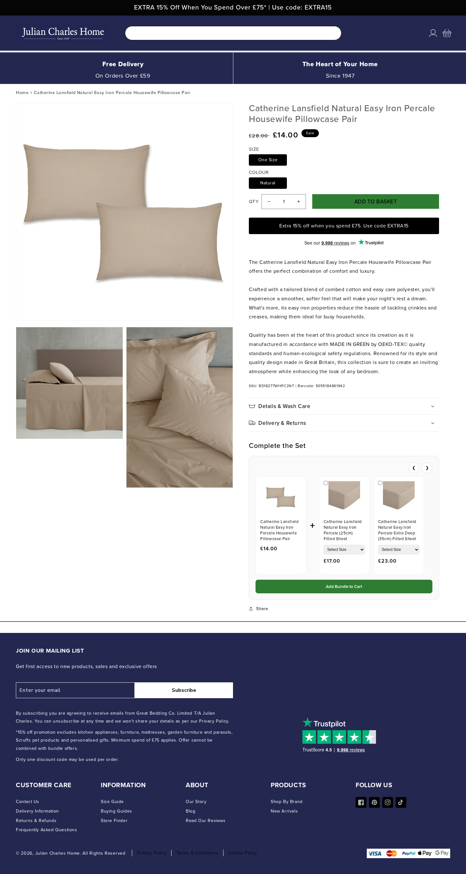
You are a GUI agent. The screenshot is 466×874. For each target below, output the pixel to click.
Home (22, 92)
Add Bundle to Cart (344, 587)
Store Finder (114, 820)
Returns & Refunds (36, 820)
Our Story (196, 801)
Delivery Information (37, 811)
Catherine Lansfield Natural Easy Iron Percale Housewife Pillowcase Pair (279, 530)
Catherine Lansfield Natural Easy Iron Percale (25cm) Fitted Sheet (343, 530)
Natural (267, 183)
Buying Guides (116, 811)
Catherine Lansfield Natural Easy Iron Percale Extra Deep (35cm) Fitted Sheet (397, 530)
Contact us (27, 801)
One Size (268, 159)
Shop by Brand (287, 801)
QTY (253, 201)
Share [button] (262, 608)
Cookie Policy (242, 853)
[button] (447, 33)
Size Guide (112, 801)
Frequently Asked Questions (46, 829)
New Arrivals (284, 811)
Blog (190, 811)
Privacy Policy (152, 853)
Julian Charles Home (57, 853)
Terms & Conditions (197, 853)
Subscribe (184, 690)
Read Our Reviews (206, 820)
